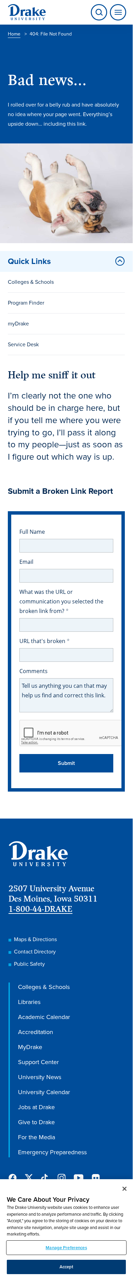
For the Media (36, 1137)
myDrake (18, 323)
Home (14, 34)
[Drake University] (27, 12)
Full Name (32, 531)
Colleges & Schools (31, 282)
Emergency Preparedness (52, 1152)
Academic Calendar (44, 1017)
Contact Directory (35, 952)
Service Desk (23, 344)
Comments (33, 671)
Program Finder (26, 303)
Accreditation (35, 1032)
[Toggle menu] (117, 12)
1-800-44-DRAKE (40, 909)
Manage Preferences (66, 1247)
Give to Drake (36, 1122)
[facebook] (13, 1178)
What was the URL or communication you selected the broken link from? (61, 601)
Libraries (29, 1002)
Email (26, 562)
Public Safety (29, 964)
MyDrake (30, 1047)
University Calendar (44, 1092)
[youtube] (78, 1178)
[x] (29, 1178)
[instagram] (61, 1178)
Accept (66, 1267)
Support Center (38, 1062)
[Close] (124, 1188)
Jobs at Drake (36, 1107)
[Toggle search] (99, 12)
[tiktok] (45, 1178)
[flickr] (96, 1178)
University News (39, 1077)
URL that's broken (43, 641)
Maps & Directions (35, 939)
